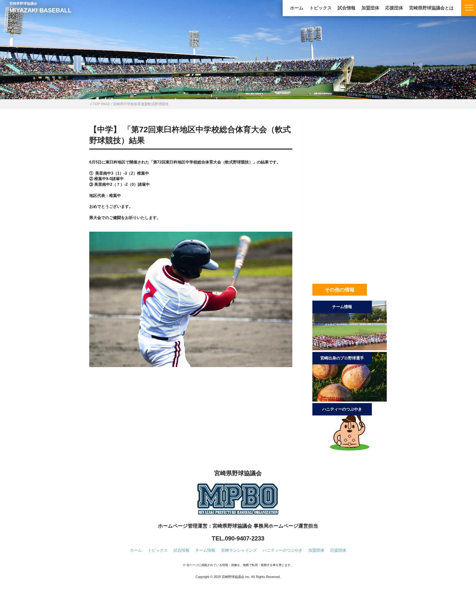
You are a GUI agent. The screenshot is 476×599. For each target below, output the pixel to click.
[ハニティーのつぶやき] (349, 451)
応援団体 (394, 7)
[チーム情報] (349, 349)
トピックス (320, 7)
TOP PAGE (101, 104)
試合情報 (347, 7)
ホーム (296, 7)
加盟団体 (370, 7)
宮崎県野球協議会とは (431, 7)
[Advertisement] (190, 399)
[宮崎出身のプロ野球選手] (349, 400)
